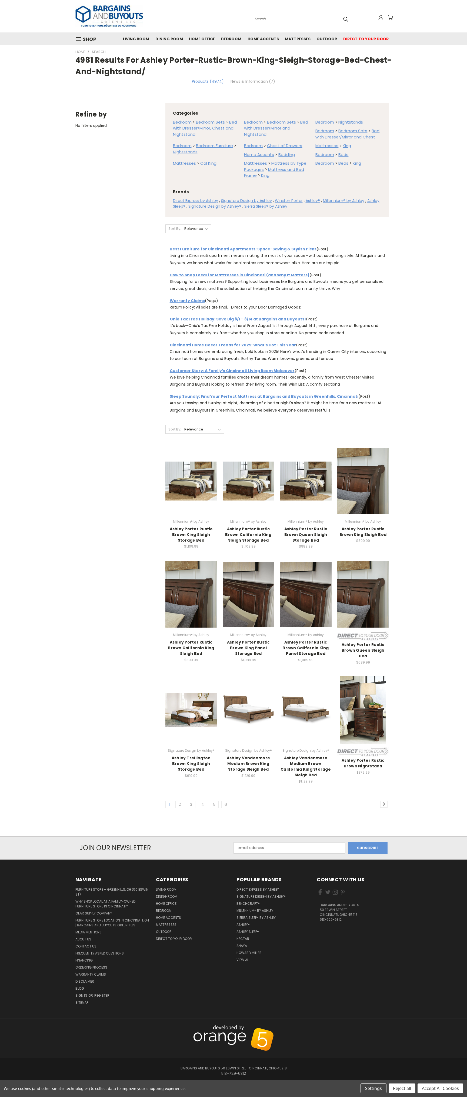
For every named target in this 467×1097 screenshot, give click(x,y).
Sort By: (174, 228)
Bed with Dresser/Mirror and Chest (347, 134)
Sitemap (81, 1002)
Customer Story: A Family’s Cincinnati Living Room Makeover (232, 370)
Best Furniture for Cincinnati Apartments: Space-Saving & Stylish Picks (243, 249)
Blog (79, 988)
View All (243, 959)
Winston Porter (289, 200)
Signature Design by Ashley (246, 200)
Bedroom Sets (210, 122)
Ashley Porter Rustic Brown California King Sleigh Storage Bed (248, 534)
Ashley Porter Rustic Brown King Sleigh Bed (362, 531)
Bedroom (231, 39)
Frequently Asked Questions (99, 953)
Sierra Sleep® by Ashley (265, 206)
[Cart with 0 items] (390, 17)
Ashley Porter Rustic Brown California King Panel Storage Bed (305, 647)
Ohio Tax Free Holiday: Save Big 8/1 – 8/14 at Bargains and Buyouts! (238, 319)
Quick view (191, 475)
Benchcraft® (248, 903)
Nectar (242, 938)
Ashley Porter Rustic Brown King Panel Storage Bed (248, 647)
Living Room (136, 39)
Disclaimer (84, 981)
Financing (84, 960)
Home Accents (263, 39)
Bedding (286, 154)
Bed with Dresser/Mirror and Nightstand (276, 128)
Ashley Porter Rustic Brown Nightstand (363, 763)
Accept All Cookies (440, 1088)
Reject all (402, 1088)
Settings (373, 1088)
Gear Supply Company (93, 913)
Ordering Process (91, 967)
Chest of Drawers (284, 145)
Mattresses (298, 39)
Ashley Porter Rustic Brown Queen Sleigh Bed (363, 650)
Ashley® (313, 200)
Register (101, 995)
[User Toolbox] (380, 17)
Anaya (241, 945)
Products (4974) (208, 81)
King (347, 145)
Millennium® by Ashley (343, 200)
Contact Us (85, 946)
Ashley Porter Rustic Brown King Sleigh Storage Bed (191, 534)
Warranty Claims (187, 300)
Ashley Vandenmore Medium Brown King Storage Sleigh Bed (248, 763)
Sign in (81, 995)
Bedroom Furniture (214, 145)
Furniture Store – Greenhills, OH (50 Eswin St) (111, 892)
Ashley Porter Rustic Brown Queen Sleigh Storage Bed (305, 534)
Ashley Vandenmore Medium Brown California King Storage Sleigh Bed (306, 766)
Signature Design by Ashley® (214, 206)
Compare (189, 485)
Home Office (202, 39)
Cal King (208, 163)
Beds (343, 154)
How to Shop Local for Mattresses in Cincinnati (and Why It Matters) (239, 275)
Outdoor (326, 39)
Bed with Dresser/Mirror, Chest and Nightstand (205, 128)
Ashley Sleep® (247, 931)
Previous (451, 1028)
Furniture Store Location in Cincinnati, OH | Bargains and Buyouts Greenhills (112, 922)
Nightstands (350, 122)
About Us (83, 939)
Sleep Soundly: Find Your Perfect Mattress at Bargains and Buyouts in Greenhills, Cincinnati (264, 396)
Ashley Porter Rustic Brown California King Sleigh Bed (191, 647)
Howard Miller (249, 952)
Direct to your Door (366, 39)
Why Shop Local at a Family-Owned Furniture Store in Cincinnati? (105, 904)
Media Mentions (88, 932)
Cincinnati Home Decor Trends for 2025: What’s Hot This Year (233, 345)
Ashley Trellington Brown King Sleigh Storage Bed (191, 763)
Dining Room (169, 39)
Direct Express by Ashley (195, 200)
